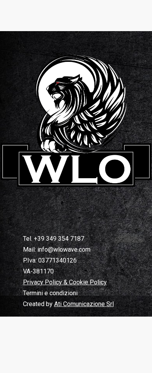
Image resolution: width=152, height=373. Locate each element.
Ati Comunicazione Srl (84, 304)
